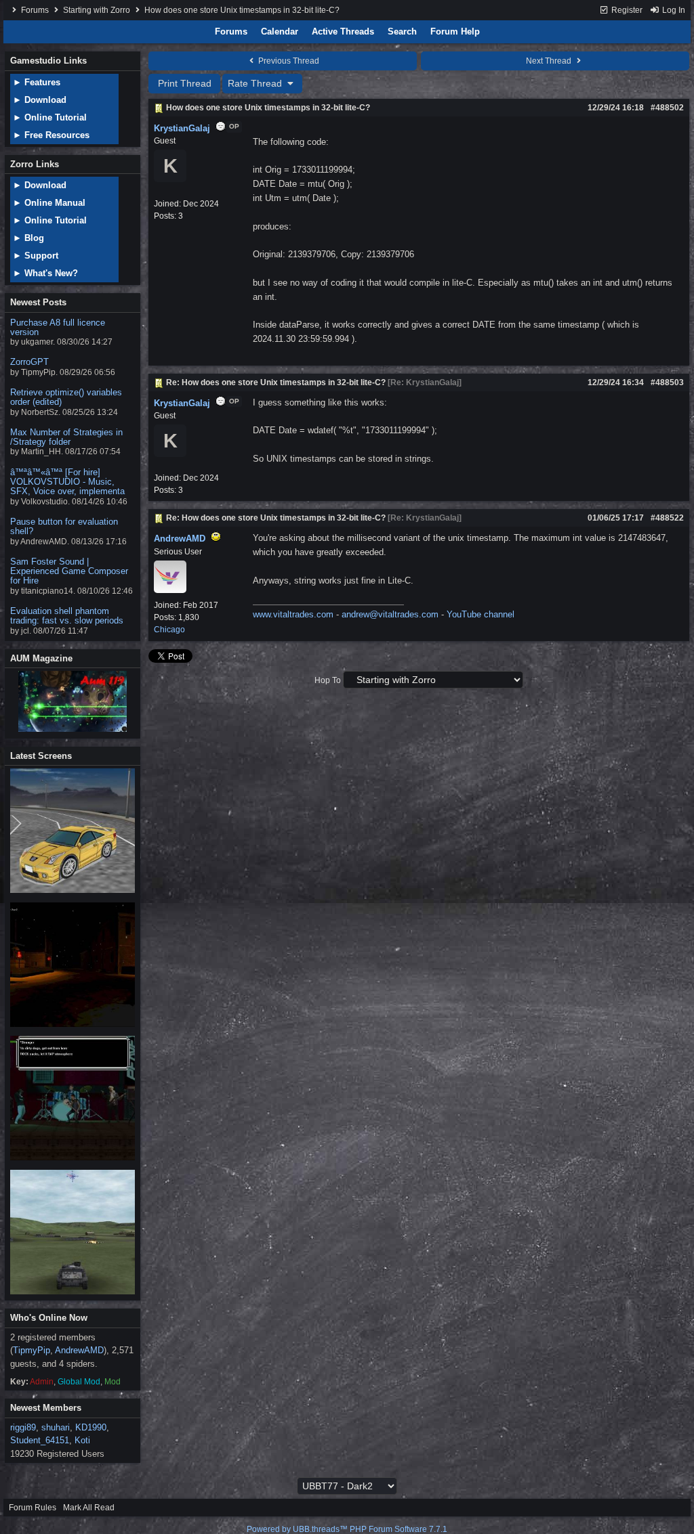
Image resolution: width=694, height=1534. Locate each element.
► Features (36, 82)
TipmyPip (31, 1350)
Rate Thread (256, 83)
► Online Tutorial (50, 117)
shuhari (55, 1427)
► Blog (28, 238)
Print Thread (184, 83)
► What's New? (45, 273)
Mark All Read (89, 1507)
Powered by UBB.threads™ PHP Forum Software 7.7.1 (347, 1529)
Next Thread (549, 61)
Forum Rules (32, 1507)
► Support (35, 255)
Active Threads (343, 31)
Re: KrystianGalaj (424, 382)
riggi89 (23, 1427)
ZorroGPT (29, 362)
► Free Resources (51, 135)
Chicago (169, 629)
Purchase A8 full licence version (57, 327)
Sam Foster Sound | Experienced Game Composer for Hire (69, 571)
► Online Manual (49, 203)
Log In (672, 10)
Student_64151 (39, 1440)
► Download (39, 100)
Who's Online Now (48, 1318)
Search (402, 31)
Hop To (327, 680)
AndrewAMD (79, 1350)
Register (625, 10)
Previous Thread (287, 61)
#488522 (667, 518)
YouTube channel (480, 614)
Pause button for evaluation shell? (64, 526)
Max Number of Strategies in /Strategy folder (66, 437)
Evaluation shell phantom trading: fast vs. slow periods (66, 616)
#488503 (667, 382)
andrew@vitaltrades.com (390, 614)
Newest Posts (38, 302)
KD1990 (90, 1427)
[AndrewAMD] (170, 590)
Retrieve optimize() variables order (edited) (66, 397)
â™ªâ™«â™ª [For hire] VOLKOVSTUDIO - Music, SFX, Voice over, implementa (67, 482)
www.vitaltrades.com (293, 614)
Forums (35, 10)
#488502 (667, 107)
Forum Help (455, 31)
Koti (82, 1440)
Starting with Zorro (96, 10)
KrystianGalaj (182, 128)
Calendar (279, 31)
